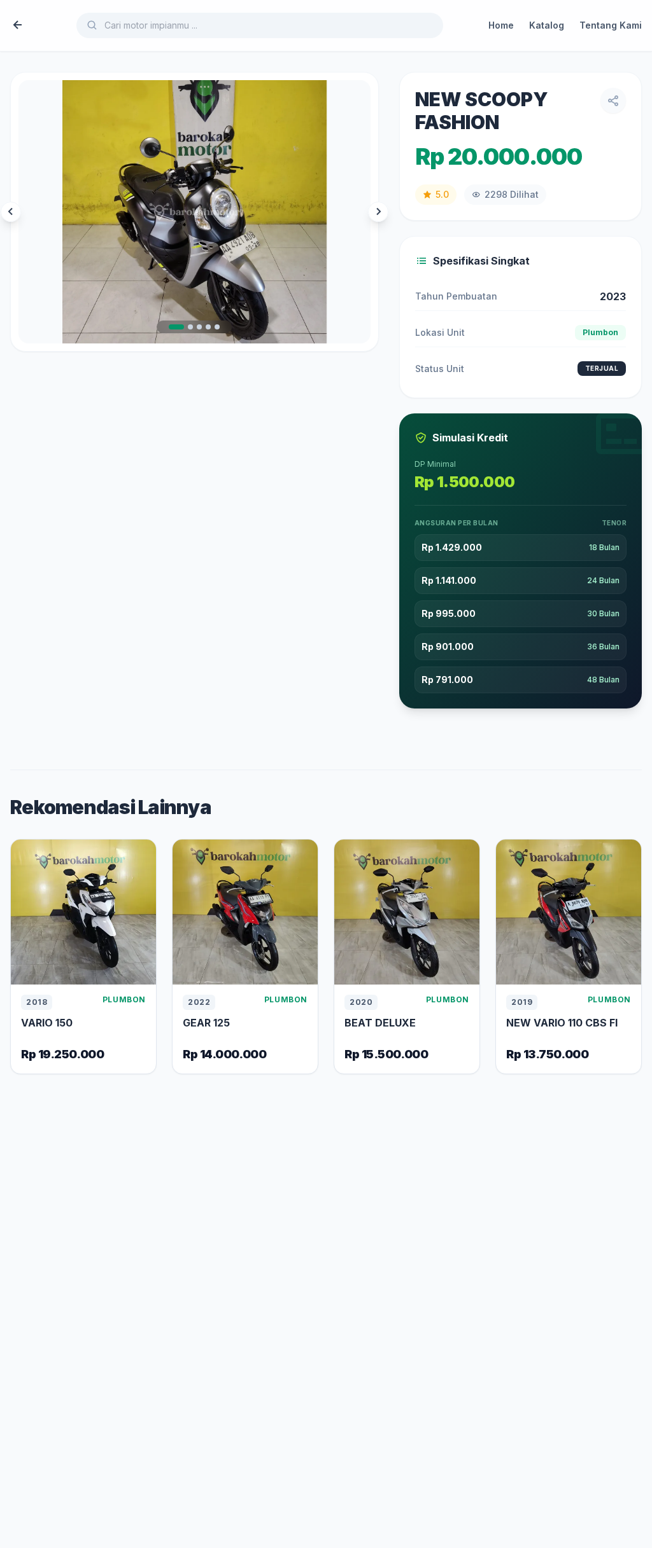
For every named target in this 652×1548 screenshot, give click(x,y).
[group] (194, 211)
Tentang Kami (610, 25)
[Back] (18, 25)
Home (501, 25)
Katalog (546, 25)
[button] (176, 326)
